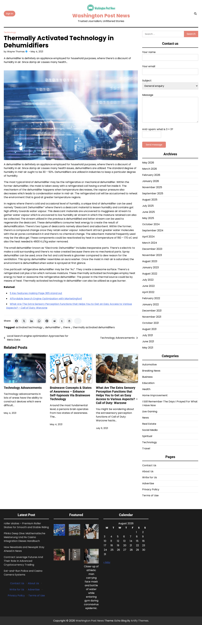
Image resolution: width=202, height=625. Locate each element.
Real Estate (149, 424)
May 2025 (148, 218)
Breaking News (151, 371)
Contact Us (149, 465)
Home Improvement (155, 395)
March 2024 (149, 243)
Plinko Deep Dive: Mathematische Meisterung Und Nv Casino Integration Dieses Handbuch (24, 537)
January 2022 (150, 304)
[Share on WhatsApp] (39, 321)
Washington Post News (101, 15)
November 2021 (151, 317)
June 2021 (148, 341)
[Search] (195, 13)
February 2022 (151, 298)
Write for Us (149, 477)
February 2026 (151, 175)
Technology (10, 32)
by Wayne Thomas (14, 51)
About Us (147, 471)
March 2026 (149, 169)
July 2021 (147, 335)
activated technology (29, 327)
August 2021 (149, 329)
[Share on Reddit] (54, 321)
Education (148, 383)
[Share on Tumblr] (62, 321)
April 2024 (148, 236)
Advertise (148, 483)
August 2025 (149, 199)
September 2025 (152, 193)
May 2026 (148, 162)
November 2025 (152, 187)
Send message (154, 144)
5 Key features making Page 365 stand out (36, 293)
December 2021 (152, 310)
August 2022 (149, 273)
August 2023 (149, 261)
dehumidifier (52, 327)
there (66, 327)
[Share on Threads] (69, 321)
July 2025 (148, 206)
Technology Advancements (23, 388)
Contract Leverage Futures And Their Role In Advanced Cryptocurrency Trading (23, 561)
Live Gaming (149, 411)
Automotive (149, 364)
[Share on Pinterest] (47, 321)
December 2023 (152, 249)
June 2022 (148, 286)
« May (106, 562)
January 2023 (150, 267)
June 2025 (148, 212)
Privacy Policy (150, 489)
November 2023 (152, 255)
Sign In (9, 13)
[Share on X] (24, 321)
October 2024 (151, 224)
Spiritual (147, 436)
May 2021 (147, 347)
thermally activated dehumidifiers (94, 327)
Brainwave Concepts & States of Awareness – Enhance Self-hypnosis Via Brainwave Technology (71, 393)
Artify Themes (139, 620)
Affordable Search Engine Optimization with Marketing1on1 (46, 298)
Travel (146, 448)
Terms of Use (150, 495)
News (145, 417)
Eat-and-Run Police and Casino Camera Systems (23, 572)
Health (146, 389)
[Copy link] (78, 321)
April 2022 (148, 292)
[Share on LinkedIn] (32, 321)
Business (147, 377)
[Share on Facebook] (16, 321)
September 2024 (152, 230)
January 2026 (150, 181)
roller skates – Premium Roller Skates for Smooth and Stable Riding (26, 525)
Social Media (149, 430)
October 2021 (150, 323)
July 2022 (148, 280)
